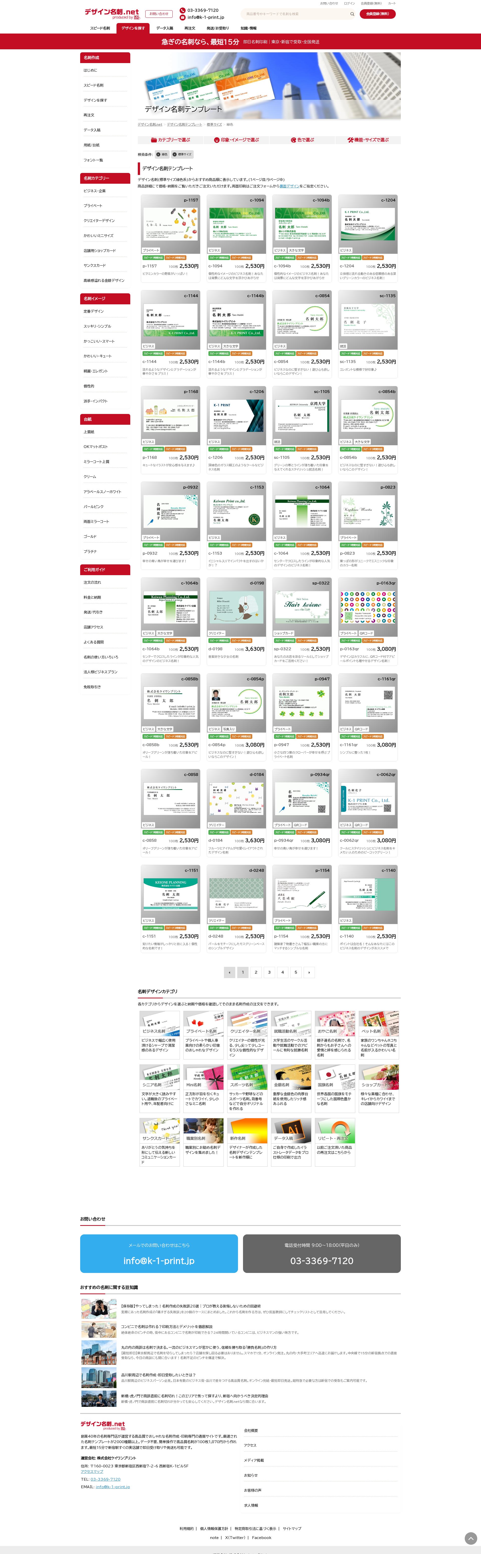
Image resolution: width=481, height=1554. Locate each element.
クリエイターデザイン (99, 221)
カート (392, 3)
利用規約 (187, 1528)
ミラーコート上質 (96, 462)
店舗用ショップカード (100, 251)
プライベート (93, 205)
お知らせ (251, 1475)
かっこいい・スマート (99, 341)
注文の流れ (92, 582)
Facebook (261, 1537)
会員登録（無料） (371, 3)
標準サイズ (214, 124)
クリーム (90, 477)
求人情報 (251, 1505)
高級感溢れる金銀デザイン (104, 280)
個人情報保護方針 (214, 1528)
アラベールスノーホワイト (103, 492)
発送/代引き (93, 612)
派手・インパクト (96, 401)
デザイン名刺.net (150, 124)
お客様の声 (253, 1490)
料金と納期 (92, 597)
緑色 (164, 154)
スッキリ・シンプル (97, 326)
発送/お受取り (218, 28)
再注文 (190, 28)
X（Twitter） (235, 1537)
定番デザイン (94, 311)
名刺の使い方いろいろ (101, 657)
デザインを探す (133, 28)
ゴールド (90, 536)
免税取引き (92, 687)
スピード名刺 (100, 28)
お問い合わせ (329, 3)
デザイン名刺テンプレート (184, 124)
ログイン (349, 3)
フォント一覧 (93, 160)
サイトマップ (292, 1528)
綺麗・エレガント (96, 371)
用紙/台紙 (91, 145)
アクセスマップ (92, 1471)
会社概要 (251, 1430)
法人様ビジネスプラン (100, 672)
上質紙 (89, 432)
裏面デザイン (290, 186)
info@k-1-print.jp (159, 1261)
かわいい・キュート (98, 356)
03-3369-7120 (321, 1261)
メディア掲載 (254, 1460)
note (214, 1537)
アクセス (250, 1445)
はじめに (90, 70)
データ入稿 (164, 28)
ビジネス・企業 (95, 191)
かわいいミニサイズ (98, 236)
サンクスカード (95, 265)
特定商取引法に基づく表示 (255, 1528)
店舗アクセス (93, 627)
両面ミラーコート (96, 521)
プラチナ (90, 551)
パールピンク (93, 507)
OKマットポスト (96, 447)
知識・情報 (249, 28)
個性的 (89, 386)
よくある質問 (94, 642)
